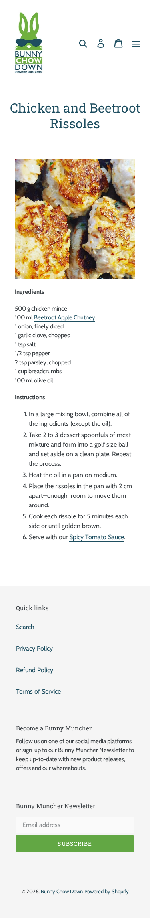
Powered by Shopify (106, 891)
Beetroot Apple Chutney (64, 317)
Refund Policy (34, 670)
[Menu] (136, 43)
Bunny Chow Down (62, 891)
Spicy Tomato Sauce (96, 537)
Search (25, 627)
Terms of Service (38, 691)
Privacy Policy (34, 648)
